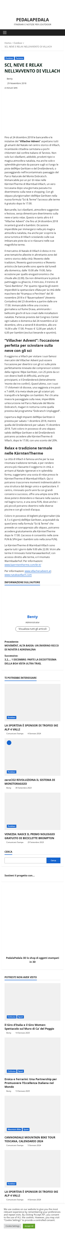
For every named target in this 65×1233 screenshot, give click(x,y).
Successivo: (30, 659)
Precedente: (32, 645)
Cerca (8, 851)
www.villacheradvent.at (38, 571)
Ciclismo (12, 1017)
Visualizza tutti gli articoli (33, 628)
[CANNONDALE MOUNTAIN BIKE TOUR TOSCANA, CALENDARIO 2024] (32, 1114)
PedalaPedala (32, 20)
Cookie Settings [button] (13, 1226)
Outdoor (9, 58)
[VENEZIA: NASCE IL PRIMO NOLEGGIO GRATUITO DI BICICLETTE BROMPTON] (32, 811)
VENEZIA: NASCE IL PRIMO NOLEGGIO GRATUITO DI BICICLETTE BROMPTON (30, 836)
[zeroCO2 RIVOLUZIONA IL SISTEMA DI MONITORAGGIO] (32, 757)
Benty (10, 78)
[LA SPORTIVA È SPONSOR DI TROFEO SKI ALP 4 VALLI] (32, 702)
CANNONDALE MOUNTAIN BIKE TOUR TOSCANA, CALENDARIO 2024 (30, 1139)
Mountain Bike (14, 1129)
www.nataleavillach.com (18, 575)
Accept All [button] (29, 1226)
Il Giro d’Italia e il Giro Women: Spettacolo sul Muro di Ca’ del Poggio (29, 1026)
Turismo (19, 58)
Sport (20, 1017)
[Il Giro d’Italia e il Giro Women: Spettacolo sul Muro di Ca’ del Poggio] (32, 1002)
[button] (5, 32)
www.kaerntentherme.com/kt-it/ (23, 564)
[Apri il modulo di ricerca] (60, 32)
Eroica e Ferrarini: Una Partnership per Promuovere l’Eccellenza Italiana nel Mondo (31, 1083)
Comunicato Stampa (14, 733)
